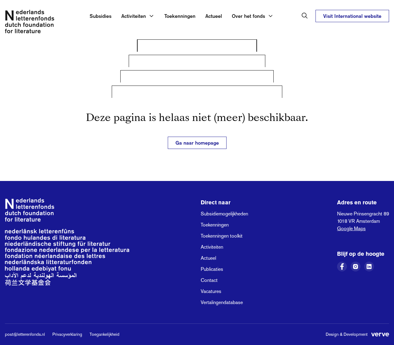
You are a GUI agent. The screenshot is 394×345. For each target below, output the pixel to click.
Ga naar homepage (197, 143)
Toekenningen (179, 16)
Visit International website (352, 16)
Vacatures (211, 291)
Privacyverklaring (67, 334)
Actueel (213, 16)
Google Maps (351, 228)
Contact (209, 280)
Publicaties (212, 269)
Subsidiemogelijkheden (224, 214)
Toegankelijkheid (104, 334)
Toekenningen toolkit (222, 236)
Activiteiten (212, 247)
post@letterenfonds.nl (25, 334)
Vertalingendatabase (222, 302)
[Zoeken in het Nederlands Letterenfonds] (305, 16)
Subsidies (100, 16)
